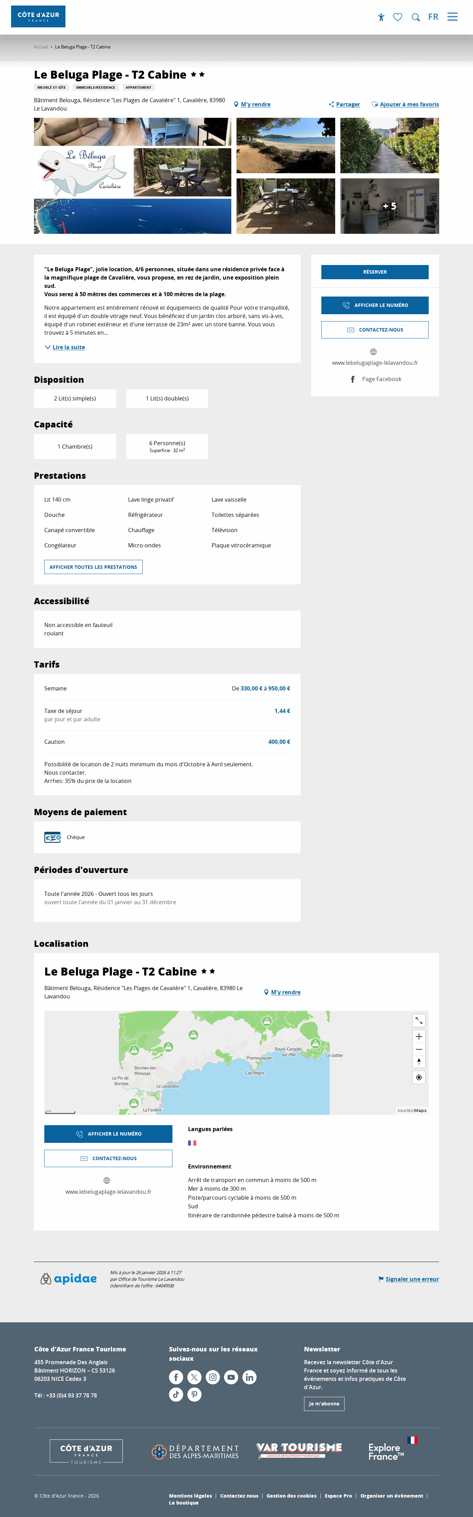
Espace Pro (338, 1495)
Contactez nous (239, 1495)
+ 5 (389, 206)
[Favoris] (398, 17)
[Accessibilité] (381, 17)
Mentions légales (190, 1495)
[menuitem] (38, 16)
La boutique (184, 1502)
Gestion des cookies (291, 1495)
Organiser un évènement (391, 1495)
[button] (416, 17)
